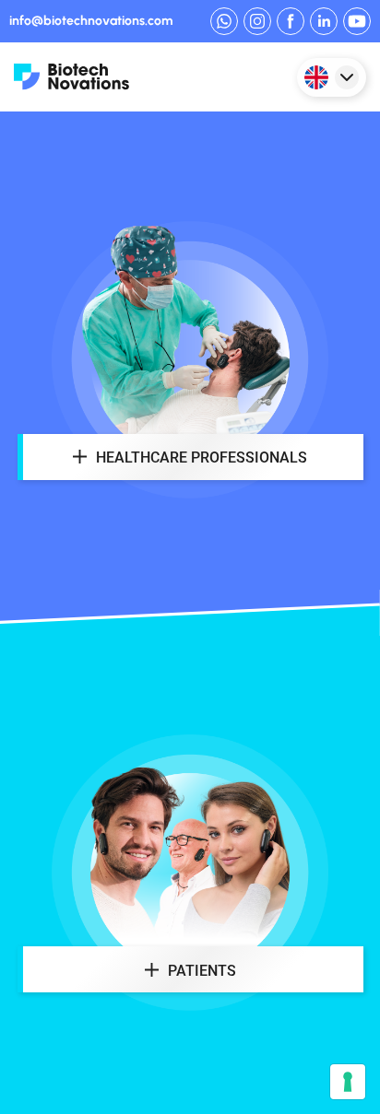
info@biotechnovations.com (90, 21)
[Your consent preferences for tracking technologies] (347, 1081)
